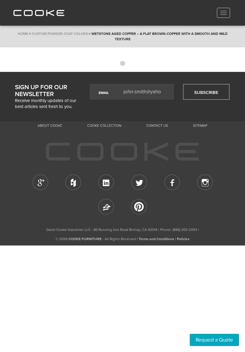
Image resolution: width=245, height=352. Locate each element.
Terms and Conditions (156, 239)
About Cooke (50, 125)
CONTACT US (157, 125)
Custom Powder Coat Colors (60, 34)
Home (23, 34)
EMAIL (104, 93)
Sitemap (200, 125)
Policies (183, 239)
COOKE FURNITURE (85, 239)
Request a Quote (214, 340)
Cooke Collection (104, 125)
